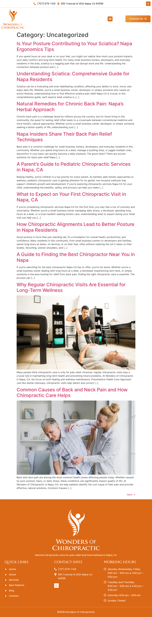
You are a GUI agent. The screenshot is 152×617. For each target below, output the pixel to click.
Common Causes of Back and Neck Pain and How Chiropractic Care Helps (72, 392)
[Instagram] (148, 3)
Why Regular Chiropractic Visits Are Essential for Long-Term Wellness (71, 287)
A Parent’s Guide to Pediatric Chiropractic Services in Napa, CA (73, 167)
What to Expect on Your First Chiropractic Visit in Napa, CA (71, 197)
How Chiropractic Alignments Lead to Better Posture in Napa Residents (75, 227)
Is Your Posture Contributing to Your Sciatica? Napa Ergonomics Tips (74, 46)
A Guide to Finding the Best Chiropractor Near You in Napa (76, 257)
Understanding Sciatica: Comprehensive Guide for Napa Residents (73, 76)
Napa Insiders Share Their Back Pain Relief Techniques (64, 136)
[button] (110, 18)
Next (131, 494)
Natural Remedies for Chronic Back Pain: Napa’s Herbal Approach (70, 106)
